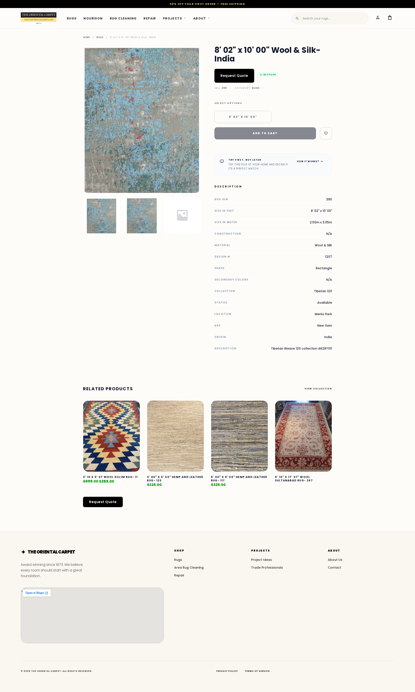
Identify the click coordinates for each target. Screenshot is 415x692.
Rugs (72, 18)
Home (86, 37)
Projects (172, 18)
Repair (150, 18)
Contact (334, 567)
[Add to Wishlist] (326, 133)
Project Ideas (261, 560)
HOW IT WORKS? (310, 161)
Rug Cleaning (123, 18)
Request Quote (234, 75)
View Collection (318, 388)
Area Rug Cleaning (189, 567)
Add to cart (265, 133)
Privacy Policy (227, 671)
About (199, 18)
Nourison (93, 18)
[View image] (101, 215)
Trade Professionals (267, 567)
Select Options (228, 103)
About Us (335, 560)
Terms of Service (257, 671)
